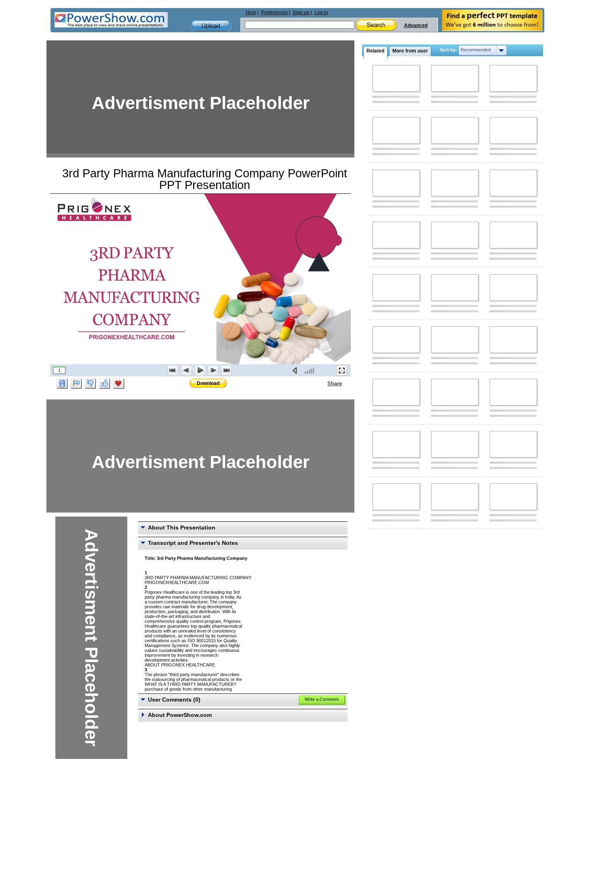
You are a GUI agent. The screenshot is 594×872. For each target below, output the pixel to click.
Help (251, 12)
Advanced (416, 25)
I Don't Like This (90, 383)
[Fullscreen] (342, 370)
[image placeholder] (396, 78)
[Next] (213, 370)
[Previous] (186, 370)
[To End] (226, 370)
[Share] (322, 383)
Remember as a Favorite (118, 383)
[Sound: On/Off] (296, 370)
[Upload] (211, 26)
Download (208, 383)
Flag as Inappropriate (76, 383)
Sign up (301, 12)
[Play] (200, 370)
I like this (104, 383)
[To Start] (173, 370)
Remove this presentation (62, 383)
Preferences (274, 12)
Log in (321, 12)
